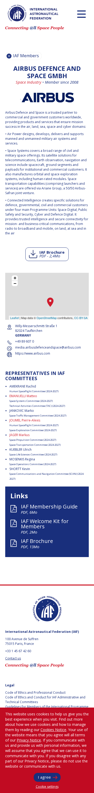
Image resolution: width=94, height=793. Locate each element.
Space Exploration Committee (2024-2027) (33, 430)
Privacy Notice (29, 740)
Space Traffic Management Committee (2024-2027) (37, 415)
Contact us (13, 658)
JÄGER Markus (19, 435)
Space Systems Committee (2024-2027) (31, 401)
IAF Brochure (51, 254)
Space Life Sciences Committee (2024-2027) (33, 454)
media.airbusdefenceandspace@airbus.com (48, 347)
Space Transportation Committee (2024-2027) (35, 445)
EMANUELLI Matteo (23, 396)
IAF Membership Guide (49, 509)
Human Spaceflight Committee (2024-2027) (33, 391)
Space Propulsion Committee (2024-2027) (32, 440)
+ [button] (15, 278)
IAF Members (25, 56)
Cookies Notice (53, 729)
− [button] (15, 283)
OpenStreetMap (47, 318)
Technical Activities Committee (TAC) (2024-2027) (37, 406)
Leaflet (14, 318)
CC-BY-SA (80, 318)
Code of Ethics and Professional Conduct (35, 692)
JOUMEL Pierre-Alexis (24, 420)
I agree (44, 777)
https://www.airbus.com (32, 353)
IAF (33, 13)
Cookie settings (47, 786)
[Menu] (81, 14)
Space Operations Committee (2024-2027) (32, 464)
